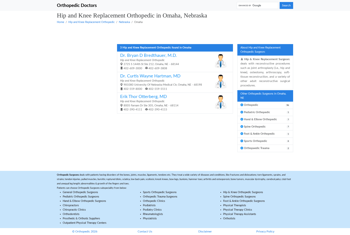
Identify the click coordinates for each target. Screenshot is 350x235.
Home (60, 22)
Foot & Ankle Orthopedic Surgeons (244, 201)
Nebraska (124, 22)
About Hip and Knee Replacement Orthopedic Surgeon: (260, 49)
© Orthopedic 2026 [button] (84, 231)
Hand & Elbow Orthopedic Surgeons (84, 201)
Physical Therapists (234, 205)
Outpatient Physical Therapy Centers (84, 223)
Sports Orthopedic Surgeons (160, 192)
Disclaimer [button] (205, 231)
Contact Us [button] (145, 231)
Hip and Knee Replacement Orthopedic (91, 22)
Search (286, 5)
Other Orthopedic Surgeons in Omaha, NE (263, 95)
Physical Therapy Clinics (237, 209)
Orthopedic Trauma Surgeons (160, 196)
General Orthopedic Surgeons (80, 192)
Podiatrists (149, 205)
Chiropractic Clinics (74, 209)
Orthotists (229, 218)
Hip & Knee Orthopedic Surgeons (243, 192)
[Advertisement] (166, 34)
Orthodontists (71, 214)
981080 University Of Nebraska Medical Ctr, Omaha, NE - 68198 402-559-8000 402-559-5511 (161, 82)
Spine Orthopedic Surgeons (239, 196)
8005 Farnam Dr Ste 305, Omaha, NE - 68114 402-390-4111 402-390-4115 (149, 103)
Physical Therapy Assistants (239, 214)
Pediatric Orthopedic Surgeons (81, 196)
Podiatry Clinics (152, 209)
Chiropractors (71, 205)
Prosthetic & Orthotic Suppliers (81, 218)
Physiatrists (150, 218)
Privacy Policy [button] (265, 231)
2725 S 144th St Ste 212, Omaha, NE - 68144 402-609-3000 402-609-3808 (149, 61)
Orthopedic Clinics (154, 201)
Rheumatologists (153, 214)
